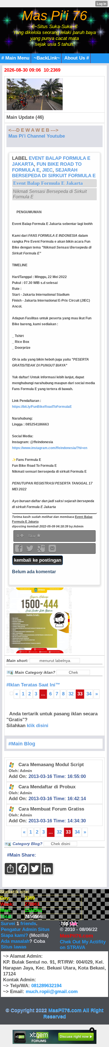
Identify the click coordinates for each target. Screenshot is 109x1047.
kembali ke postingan (37, 560)
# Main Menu (15, 58)
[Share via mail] (52, 550)
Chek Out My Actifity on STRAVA (83, 944)
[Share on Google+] (41, 550)
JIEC (47, 170)
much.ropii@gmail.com (52, 991)
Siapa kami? (14, 935)
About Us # (76, 58)
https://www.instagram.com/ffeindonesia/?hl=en (49, 448)
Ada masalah (15, 941)
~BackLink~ (47, 58)
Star (32, 536)
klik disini (37, 725)
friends (28, 923)
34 (88, 694)
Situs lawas (13, 947)
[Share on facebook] (19, 550)
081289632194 (46, 985)
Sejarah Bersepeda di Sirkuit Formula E (54, 173)
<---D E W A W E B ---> (33, 130)
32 (71, 694)
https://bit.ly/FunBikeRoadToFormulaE (42, 407)
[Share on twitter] (30, 550)
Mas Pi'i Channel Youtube (36, 136)
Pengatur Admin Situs (25, 929)
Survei (8, 923)
